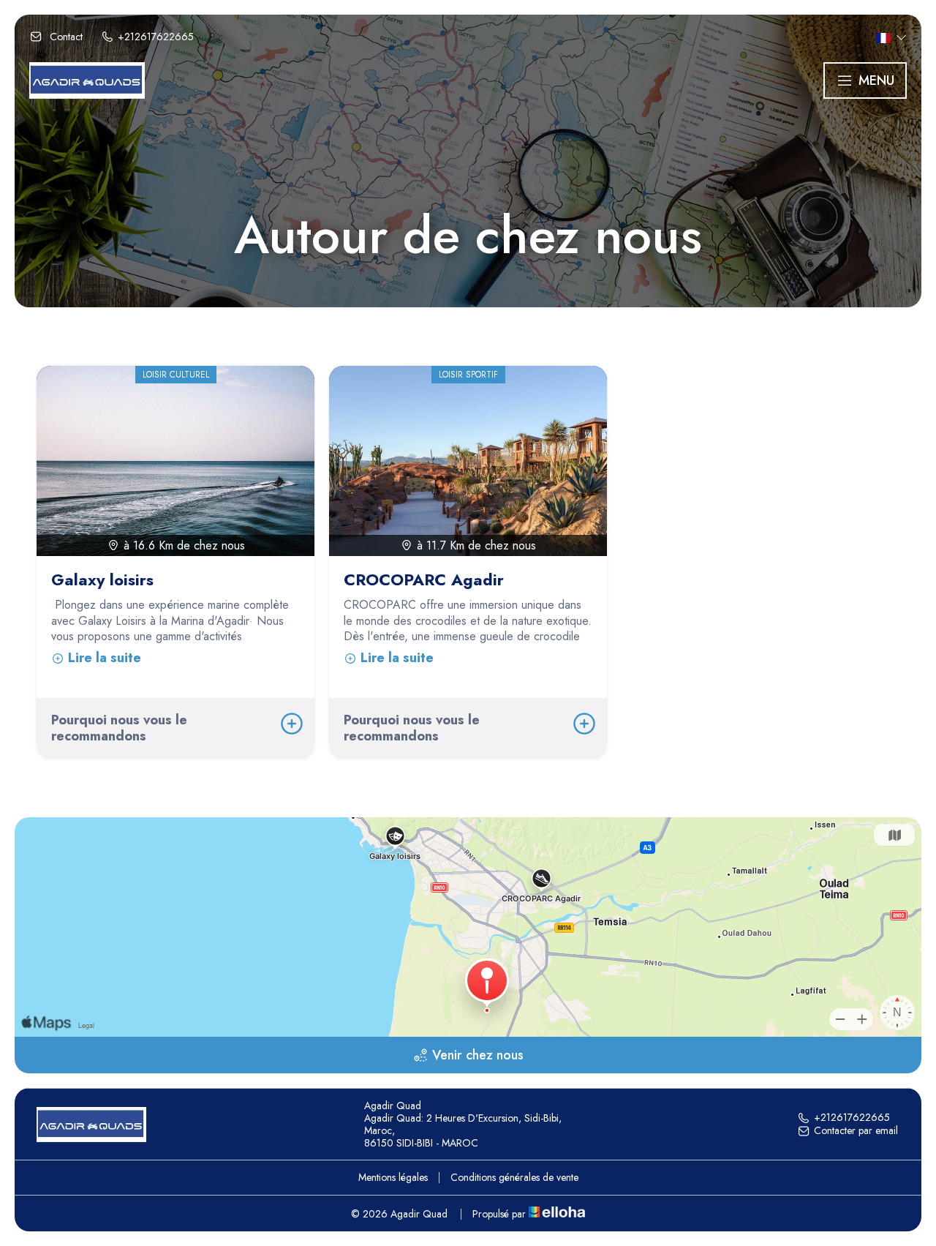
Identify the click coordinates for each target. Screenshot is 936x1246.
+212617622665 (852, 1118)
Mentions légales (393, 1177)
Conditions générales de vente (514, 1177)
